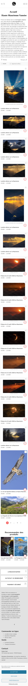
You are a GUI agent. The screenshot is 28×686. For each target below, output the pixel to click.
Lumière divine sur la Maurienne (10, 108)
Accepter (14, 672)
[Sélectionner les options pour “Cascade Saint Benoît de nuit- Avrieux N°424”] (11, 556)
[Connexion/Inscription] (24, 4)
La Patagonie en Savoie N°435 (20, 558)
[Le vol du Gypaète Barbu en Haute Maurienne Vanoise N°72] (14, 470)
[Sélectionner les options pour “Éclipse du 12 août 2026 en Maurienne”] (25, 273)
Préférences (14, 680)
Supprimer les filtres (16, 63)
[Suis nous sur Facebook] (14, 624)
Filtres (5, 60)
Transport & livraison (10, 644)
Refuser (14, 676)
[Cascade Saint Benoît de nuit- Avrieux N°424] (7, 546)
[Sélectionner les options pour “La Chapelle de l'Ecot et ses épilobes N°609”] (25, 513)
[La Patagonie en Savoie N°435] (20, 546)
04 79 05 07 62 (13, 9)
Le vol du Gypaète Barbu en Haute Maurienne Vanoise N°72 (14, 491)
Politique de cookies (13, 684)
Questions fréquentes (10, 636)
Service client (8, 637)
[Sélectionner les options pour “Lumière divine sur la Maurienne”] (25, 106)
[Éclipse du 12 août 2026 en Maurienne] (14, 265)
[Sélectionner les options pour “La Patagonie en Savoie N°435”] (25, 556)
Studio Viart (5, 651)
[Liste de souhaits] (25, 68)
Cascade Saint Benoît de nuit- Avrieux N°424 (7, 558)
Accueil (13, 12)
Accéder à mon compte (11, 634)
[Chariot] (26, 4)
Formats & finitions (9, 642)
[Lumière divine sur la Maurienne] (14, 87)
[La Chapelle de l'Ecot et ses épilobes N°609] (14, 505)
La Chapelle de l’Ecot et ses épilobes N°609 (13, 516)
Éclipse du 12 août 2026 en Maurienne (12, 276)
